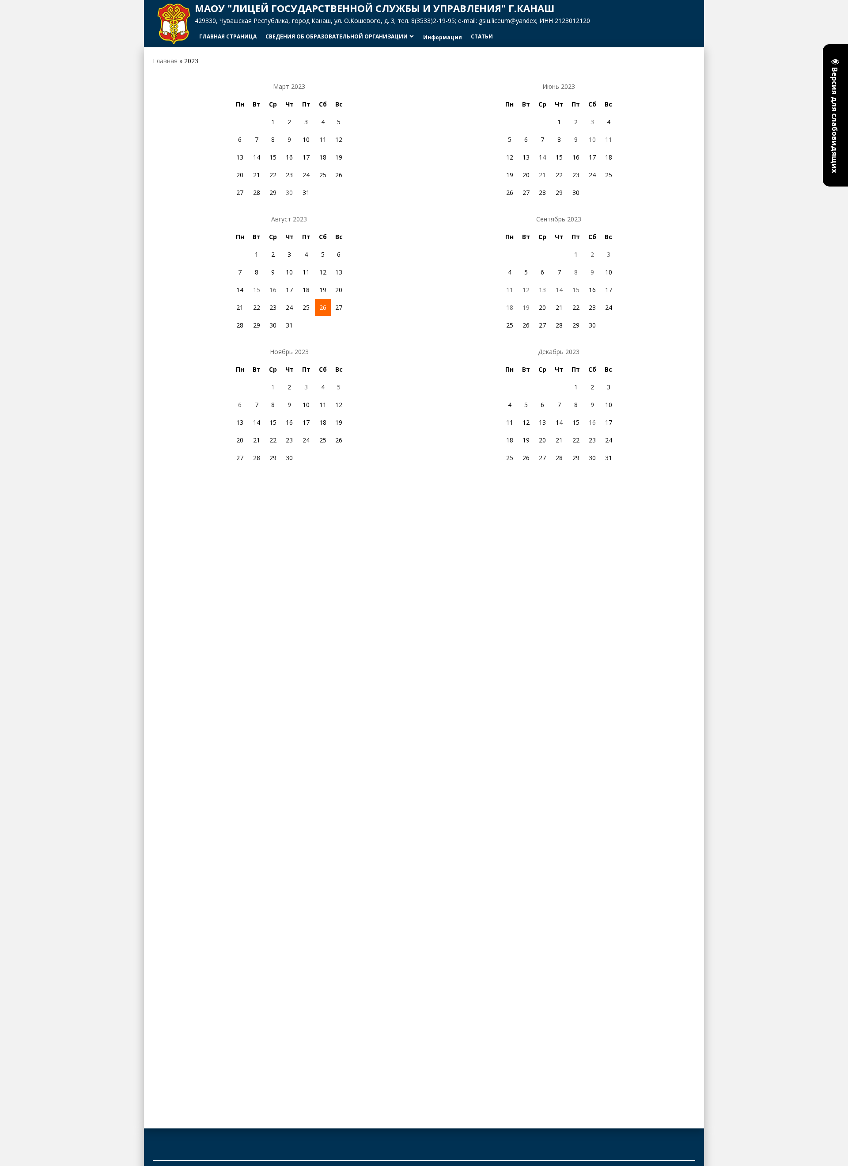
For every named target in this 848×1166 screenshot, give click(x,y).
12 (526, 290)
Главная (165, 61)
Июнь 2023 (558, 86)
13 (542, 290)
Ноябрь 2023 (289, 351)
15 (256, 290)
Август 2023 (289, 219)
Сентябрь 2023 (558, 219)
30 (289, 192)
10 (592, 139)
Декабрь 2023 (558, 351)
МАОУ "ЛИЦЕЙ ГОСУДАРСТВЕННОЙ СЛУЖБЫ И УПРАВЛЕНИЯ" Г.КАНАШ (374, 8)
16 (272, 290)
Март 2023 (289, 86)
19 (526, 307)
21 (542, 175)
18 (509, 307)
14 (559, 290)
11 (608, 139)
